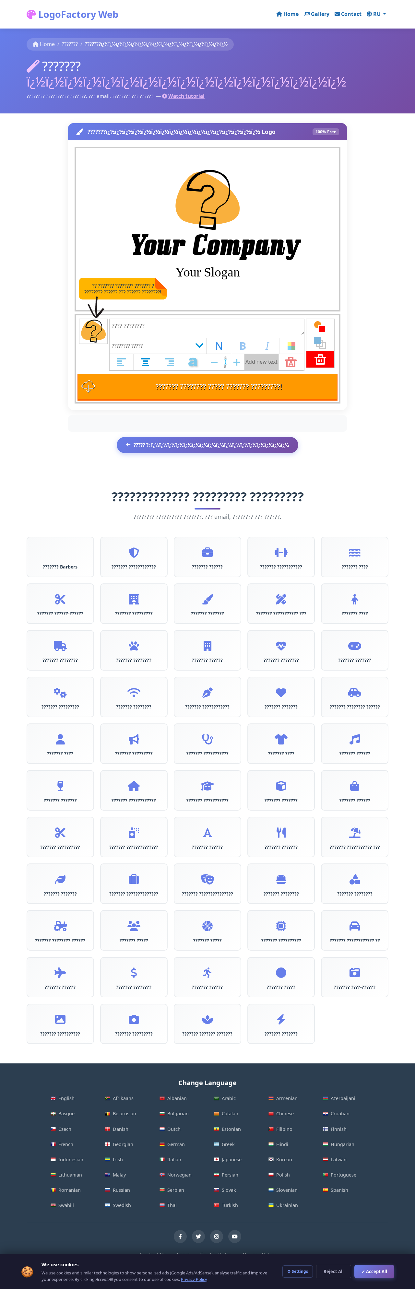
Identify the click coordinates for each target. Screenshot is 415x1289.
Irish (118, 1159)
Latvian (339, 1159)
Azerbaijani (343, 1098)
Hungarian (342, 1144)
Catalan (230, 1113)
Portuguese (343, 1175)
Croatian (340, 1113)
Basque (66, 1113)
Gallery (320, 14)
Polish (283, 1175)
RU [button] (377, 14)
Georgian (123, 1144)
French (65, 1144)
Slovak (229, 1190)
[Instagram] (216, 1236)
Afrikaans (123, 1098)
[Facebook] (180, 1236)
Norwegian (179, 1175)
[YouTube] (234, 1236)
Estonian (231, 1129)
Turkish (230, 1205)
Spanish (339, 1190)
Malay (119, 1175)
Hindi (282, 1144)
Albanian (177, 1098)
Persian (230, 1175)
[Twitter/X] (198, 1236)
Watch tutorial (186, 96)
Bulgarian (178, 1113)
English (66, 1098)
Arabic (229, 1098)
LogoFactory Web (77, 14)
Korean (284, 1159)
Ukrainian (287, 1205)
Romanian (69, 1190)
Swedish (122, 1205)
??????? (70, 44)
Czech (64, 1129)
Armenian (287, 1098)
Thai (172, 1205)
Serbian (175, 1190)
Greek (228, 1144)
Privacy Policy (194, 1279)
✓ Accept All (374, 1271)
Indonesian (70, 1159)
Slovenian (287, 1190)
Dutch (174, 1129)
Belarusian (124, 1113)
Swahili (66, 1205)
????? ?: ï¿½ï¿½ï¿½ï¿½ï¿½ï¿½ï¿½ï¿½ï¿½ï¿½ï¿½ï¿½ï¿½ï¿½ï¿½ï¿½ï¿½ (211, 445)
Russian (121, 1190)
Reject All (334, 1271)
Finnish (339, 1129)
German (176, 1144)
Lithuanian (70, 1175)
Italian (174, 1159)
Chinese (285, 1113)
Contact (351, 14)
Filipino (284, 1129)
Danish (120, 1129)
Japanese (232, 1159)
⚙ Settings (297, 1271)
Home (291, 14)
